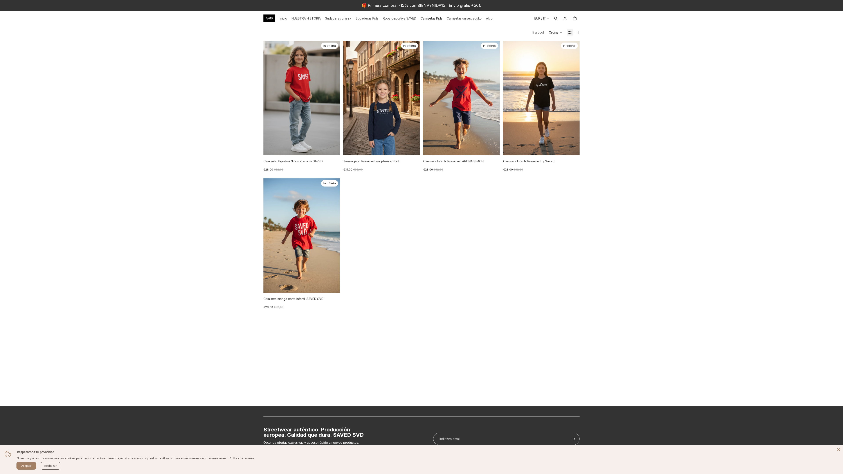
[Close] (838, 449)
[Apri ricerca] (556, 18)
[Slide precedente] (270, 98)
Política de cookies (242, 458)
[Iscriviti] (573, 439)
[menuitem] (489, 18)
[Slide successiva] (333, 98)
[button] (555, 32)
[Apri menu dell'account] (565, 18)
